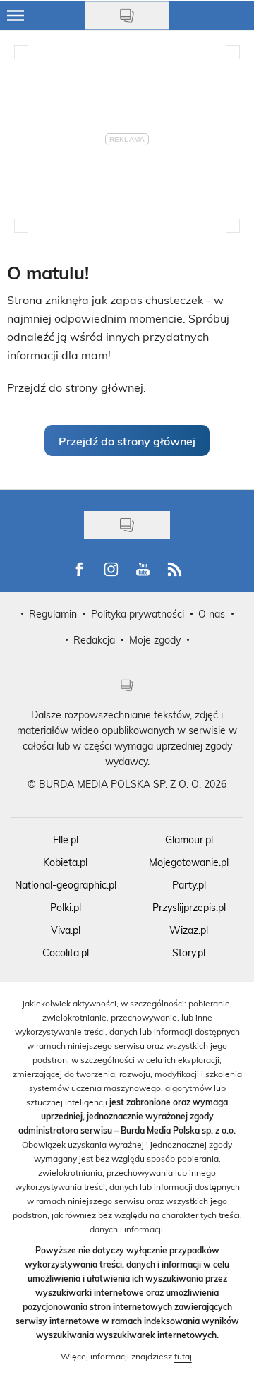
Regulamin (53, 613)
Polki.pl (65, 907)
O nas (211, 613)
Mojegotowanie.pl (189, 862)
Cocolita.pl (65, 952)
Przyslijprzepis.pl (189, 907)
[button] (127, 440)
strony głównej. (105, 387)
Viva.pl (65, 930)
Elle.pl (65, 839)
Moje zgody (155, 640)
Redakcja (94, 640)
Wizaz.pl (188, 930)
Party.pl (189, 884)
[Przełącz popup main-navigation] (15, 15)
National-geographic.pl (65, 884)
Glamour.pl (189, 839)
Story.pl (188, 952)
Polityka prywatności (137, 613)
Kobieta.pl (65, 862)
